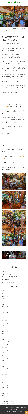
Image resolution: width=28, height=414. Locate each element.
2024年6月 (5, 355)
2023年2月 (5, 385)
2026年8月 (5, 290)
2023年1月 (5, 387)
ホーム (3, 401)
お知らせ (18, 43)
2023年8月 (5, 377)
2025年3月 (5, 333)
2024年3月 (5, 363)
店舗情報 (12, 403)
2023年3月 (5, 382)
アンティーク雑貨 (5, 403)
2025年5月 (5, 328)
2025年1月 (5, 339)
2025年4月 (5, 331)
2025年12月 (5, 309)
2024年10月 (5, 347)
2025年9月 (5, 317)
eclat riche (14, 2)
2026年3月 (5, 301)
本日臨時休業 (5, 279)
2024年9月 (5, 350)
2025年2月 (5, 336)
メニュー (19, 401)
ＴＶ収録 (4, 271)
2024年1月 (5, 368)
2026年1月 (5, 306)
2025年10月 (5, 315)
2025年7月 (5, 323)
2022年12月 (5, 390)
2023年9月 (5, 374)
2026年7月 (5, 293)
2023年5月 (5, 379)
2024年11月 (5, 344)
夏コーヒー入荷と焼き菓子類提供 (10, 276)
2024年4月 (5, 360)
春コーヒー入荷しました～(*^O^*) (10, 282)
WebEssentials (17, 411)
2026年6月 (5, 296)
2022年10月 (5, 393)
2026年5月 (5, 298)
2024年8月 (5, 352)
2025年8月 (5, 320)
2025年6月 (5, 325)
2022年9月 (5, 395)
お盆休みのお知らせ (7, 274)
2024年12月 (5, 341)
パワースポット (13, 401)
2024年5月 (5, 358)
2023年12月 (5, 371)
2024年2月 (5, 366)
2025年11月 (5, 312)
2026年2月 (5, 304)
